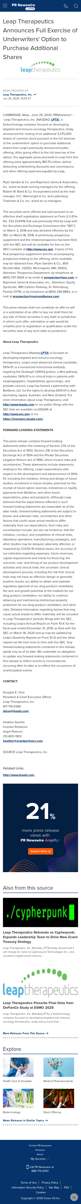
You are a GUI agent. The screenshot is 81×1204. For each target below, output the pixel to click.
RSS (66, 1187)
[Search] (76, 6)
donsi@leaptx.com (16, 711)
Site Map (54, 1187)
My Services (38, 1159)
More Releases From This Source (24, 1033)
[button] (40, 67)
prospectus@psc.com (59, 277)
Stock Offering (52, 1112)
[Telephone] (66, 6)
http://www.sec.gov (39, 249)
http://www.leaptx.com (18, 404)
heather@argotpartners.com (23, 741)
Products (40, 1150)
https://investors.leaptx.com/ (23, 419)
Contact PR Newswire (40, 1145)
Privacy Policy (50, 1183)
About (40, 1154)
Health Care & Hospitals (17, 1081)
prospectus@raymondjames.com (36, 296)
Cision (47, 1198)
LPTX (55, 119)
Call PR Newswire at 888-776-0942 (41, 1169)
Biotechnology (11, 1112)
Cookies (41, 1192)
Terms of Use (29, 1183)
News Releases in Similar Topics (23, 1120)
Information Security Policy (28, 1187)
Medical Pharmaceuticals (58, 1081)
